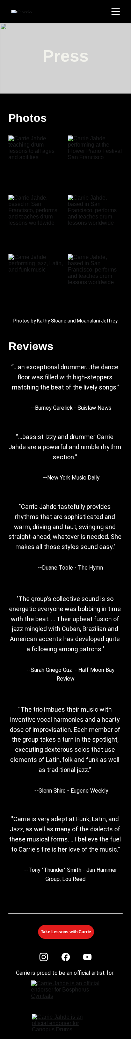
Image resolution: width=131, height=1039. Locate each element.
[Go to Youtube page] (87, 957)
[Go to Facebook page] (65, 957)
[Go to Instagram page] (43, 957)
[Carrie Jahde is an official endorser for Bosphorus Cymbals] (66, 992)
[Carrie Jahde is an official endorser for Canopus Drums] (66, 1024)
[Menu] (115, 11)
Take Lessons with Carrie (66, 931)
